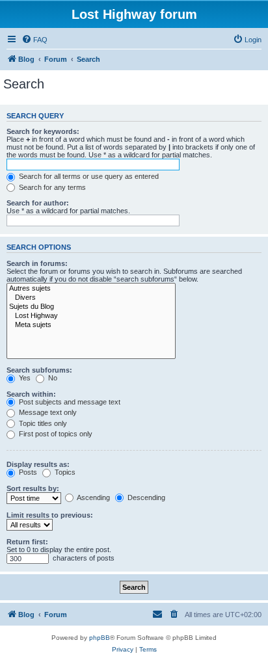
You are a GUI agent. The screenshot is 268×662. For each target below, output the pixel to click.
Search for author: (38, 203)
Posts (27, 472)
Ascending (92, 497)
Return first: (27, 542)
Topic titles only (42, 423)
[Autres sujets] (91, 288)
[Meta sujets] (91, 325)
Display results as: (38, 464)
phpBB (99, 637)
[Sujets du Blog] (91, 306)
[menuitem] (34, 39)
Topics (64, 472)
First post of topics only (54, 434)
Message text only (47, 412)
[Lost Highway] (91, 316)
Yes (24, 378)
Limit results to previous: (50, 515)
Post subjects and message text (68, 402)
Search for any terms (51, 187)
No (51, 378)
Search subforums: (39, 370)
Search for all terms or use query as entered (88, 176)
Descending (145, 497)
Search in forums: (37, 263)
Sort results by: (33, 488)
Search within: (31, 394)
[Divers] (91, 297)
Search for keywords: (43, 131)
